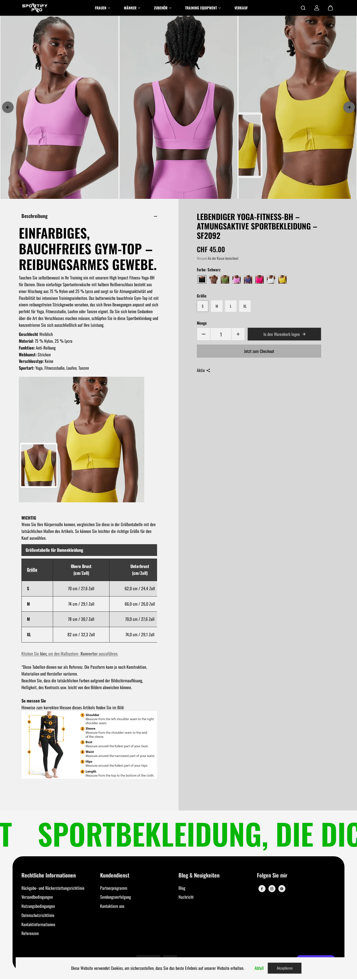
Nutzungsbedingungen (38, 906)
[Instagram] (272, 889)
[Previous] (8, 107)
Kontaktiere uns (112, 906)
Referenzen (30, 933)
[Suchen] (303, 8)
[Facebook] (262, 889)
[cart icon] (330, 8)
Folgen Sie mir (272, 875)
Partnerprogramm (113, 888)
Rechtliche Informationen (48, 875)
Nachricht (186, 897)
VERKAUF (241, 7)
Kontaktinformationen (38, 924)
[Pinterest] (282, 889)
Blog (182, 888)
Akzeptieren (284, 968)
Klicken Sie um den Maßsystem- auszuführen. (69, 653)
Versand (202, 258)
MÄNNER (130, 7)
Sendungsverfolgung (115, 897)
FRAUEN (100, 7)
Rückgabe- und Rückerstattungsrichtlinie (52, 888)
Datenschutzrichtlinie (37, 915)
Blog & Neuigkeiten (199, 875)
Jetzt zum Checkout (259, 351)
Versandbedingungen (37, 897)
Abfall (259, 968)
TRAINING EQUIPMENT (201, 7)
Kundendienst (114, 875)
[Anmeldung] (317, 8)
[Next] (349, 107)
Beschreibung (34, 215)
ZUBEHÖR (161, 7)
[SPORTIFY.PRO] (35, 8)
